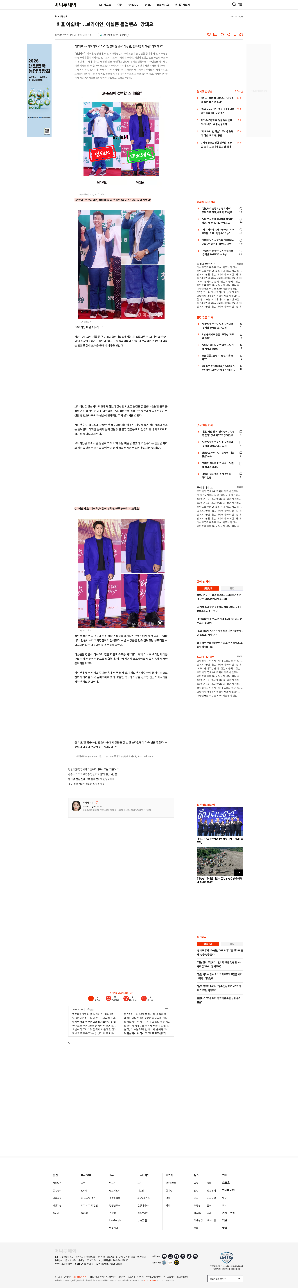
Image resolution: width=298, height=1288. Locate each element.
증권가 (56, 1213)
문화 (209, 1205)
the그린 (142, 1220)
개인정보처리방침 (80, 1277)
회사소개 (58, 1277)
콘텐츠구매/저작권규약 (155, 1277)
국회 (83, 1183)
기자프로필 (228, 1213)
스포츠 (226, 1182)
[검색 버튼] (234, 4)
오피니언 (211, 1220)
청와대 (84, 1190)
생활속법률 (114, 1198)
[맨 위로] (291, 1275)
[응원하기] (97, 802)
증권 (119, 4)
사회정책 (211, 1198)
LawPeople (115, 1220)
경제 (209, 1183)
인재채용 (67, 1277)
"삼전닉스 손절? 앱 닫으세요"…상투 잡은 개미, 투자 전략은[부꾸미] (218, 212)
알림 (224, 1228)
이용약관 (121, 1277)
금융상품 (57, 1198)
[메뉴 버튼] (240, 4)
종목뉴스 (57, 1190)
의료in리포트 (144, 1198)
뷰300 (84, 1213)
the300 (133, 4)
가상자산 (57, 1205)
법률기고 (113, 1227)
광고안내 (131, 1277)
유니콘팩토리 (182, 4)
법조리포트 (114, 1190)
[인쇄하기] (241, 35)
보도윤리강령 (182, 1277)
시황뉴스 (57, 1183)
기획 (168, 1205)
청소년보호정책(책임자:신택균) (103, 1277)
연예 (224, 1175)
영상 (224, 1198)
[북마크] (235, 35)
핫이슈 (169, 1190)
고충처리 (171, 1277)
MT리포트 (105, 4)
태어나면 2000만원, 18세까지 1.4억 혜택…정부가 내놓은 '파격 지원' (218, 370)
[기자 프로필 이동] (76, 806)
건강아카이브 (144, 1205)
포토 (224, 1205)
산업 (196, 1190)
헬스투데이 (143, 1213)
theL (148, 4)
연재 (168, 1198)
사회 (196, 1198)
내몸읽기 (142, 1190)
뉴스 (140, 1183)
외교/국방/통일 (88, 1198)
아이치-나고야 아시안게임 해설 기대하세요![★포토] (220, 840)
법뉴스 (112, 1183)
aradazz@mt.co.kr (92, 806)
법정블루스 (114, 1205)
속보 (196, 1227)
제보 (224, 1220)
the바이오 (163, 4)
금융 (196, 1183)
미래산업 (198, 1220)
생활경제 (63, 16)
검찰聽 (112, 1213)
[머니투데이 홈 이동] (65, 1251)
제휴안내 (140, 1277)
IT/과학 (197, 1213)
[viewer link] (160, 187)
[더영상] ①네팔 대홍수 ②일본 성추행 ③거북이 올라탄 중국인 (219, 880)
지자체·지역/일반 (89, 1205)
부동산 (197, 1205)
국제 (209, 1213)
